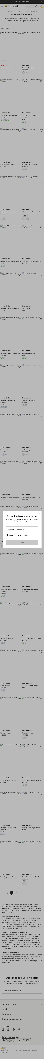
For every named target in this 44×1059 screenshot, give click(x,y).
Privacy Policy (23, 535)
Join (22, 542)
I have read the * (19, 535)
